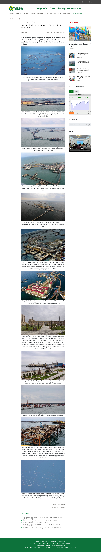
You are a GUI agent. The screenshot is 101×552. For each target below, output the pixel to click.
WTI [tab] (71, 91)
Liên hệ (88, 2)
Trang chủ (11, 14)
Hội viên (32, 14)
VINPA (10, 6)
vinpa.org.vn (49, 548)
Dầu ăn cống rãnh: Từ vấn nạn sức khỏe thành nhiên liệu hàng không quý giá (43, 518)
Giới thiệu (18, 14)
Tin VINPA (40, 14)
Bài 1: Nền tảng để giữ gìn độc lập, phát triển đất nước (38, 528)
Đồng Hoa (24, 32)
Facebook (55, 507)
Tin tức (26, 14)
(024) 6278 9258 (45, 546)
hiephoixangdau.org (37, 548)
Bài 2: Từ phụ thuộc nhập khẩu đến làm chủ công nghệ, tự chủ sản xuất (41, 525)
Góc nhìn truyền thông (64, 14)
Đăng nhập (80, 2)
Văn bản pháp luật (15, 19)
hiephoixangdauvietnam (68, 548)
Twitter (63, 507)
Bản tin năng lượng (50, 14)
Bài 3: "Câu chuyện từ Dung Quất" (32, 522)
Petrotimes (61, 504)
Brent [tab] (76, 91)
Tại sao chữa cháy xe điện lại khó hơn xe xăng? (36, 521)
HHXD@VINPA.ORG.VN (61, 546)
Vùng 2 (88, 125)
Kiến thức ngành (77, 14)
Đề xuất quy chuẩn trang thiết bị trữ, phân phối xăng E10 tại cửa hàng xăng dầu (80, 44)
